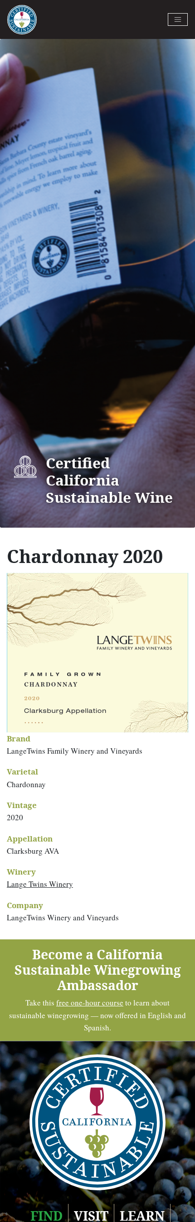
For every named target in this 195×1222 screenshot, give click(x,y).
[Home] (22, 19)
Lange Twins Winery (40, 884)
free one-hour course (89, 1002)
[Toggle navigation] (178, 19)
